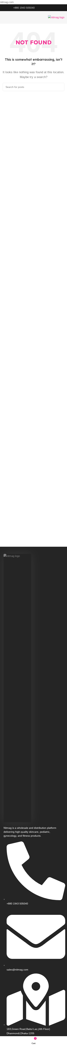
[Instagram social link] (51, 7)
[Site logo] (56, 17)
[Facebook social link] (46, 7)
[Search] (60, 87)
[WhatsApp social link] (55, 7)
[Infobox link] (22, 7)
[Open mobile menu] (4, 17)
